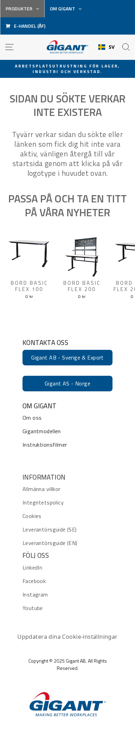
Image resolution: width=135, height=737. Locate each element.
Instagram (35, 594)
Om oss (32, 417)
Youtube (32, 608)
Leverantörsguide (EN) (50, 543)
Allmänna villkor (41, 489)
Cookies (32, 516)
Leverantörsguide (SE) (49, 529)
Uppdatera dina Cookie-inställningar (67, 636)
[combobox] (106, 47)
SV (112, 47)
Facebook (34, 581)
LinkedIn (32, 567)
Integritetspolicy (43, 502)
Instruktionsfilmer (44, 444)
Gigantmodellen (41, 431)
